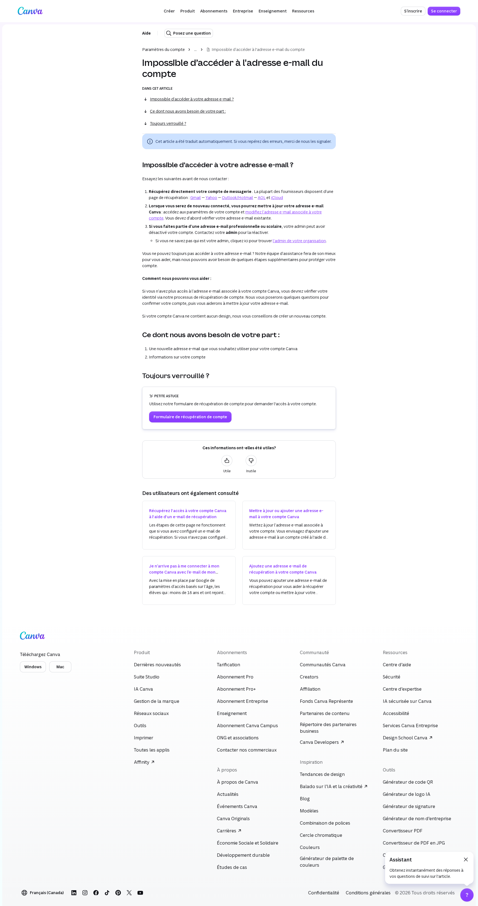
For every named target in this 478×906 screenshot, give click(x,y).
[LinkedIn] (73, 892)
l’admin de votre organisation (299, 240)
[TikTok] (107, 892)
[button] (169, 11)
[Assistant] (467, 895)
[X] (129, 892)
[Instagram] (84, 892)
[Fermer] (465, 859)
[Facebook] (96, 892)
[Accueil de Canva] (30, 11)
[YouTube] (140, 892)
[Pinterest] (118, 892)
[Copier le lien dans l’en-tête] (137, 164)
